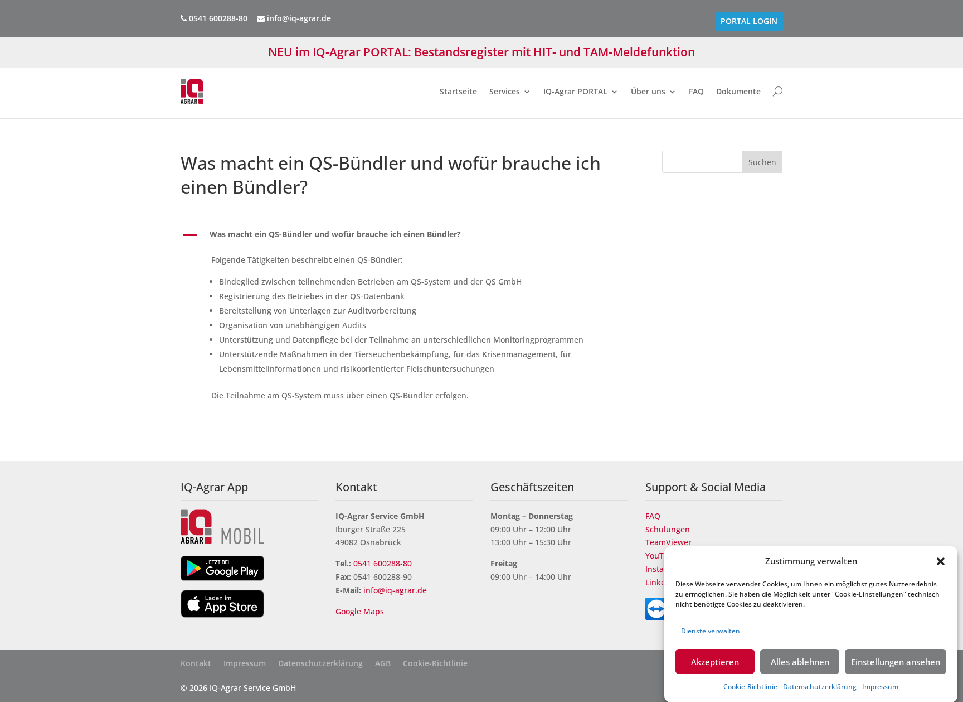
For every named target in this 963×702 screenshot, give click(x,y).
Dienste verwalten (710, 631)
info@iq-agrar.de (298, 18)
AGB (383, 664)
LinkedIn (661, 582)
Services (504, 91)
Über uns (648, 91)
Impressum (880, 686)
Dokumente (738, 91)
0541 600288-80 (382, 563)
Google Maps (360, 611)
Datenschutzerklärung (820, 686)
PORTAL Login (749, 21)
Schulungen (667, 529)
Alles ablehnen (800, 661)
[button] (940, 561)
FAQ (696, 91)
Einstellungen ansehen (895, 661)
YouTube (661, 555)
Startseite (458, 91)
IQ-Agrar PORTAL (575, 91)
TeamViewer (668, 542)
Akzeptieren (715, 661)
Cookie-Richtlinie (750, 686)
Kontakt (196, 664)
